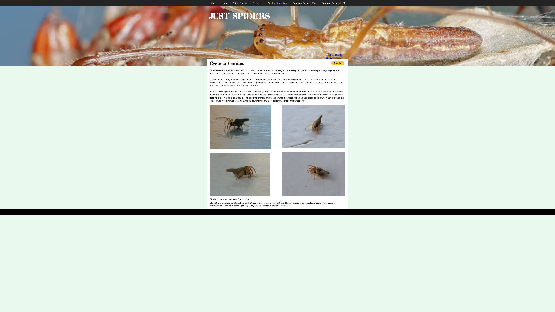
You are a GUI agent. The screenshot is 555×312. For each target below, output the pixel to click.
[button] (337, 63)
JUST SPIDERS (239, 16)
